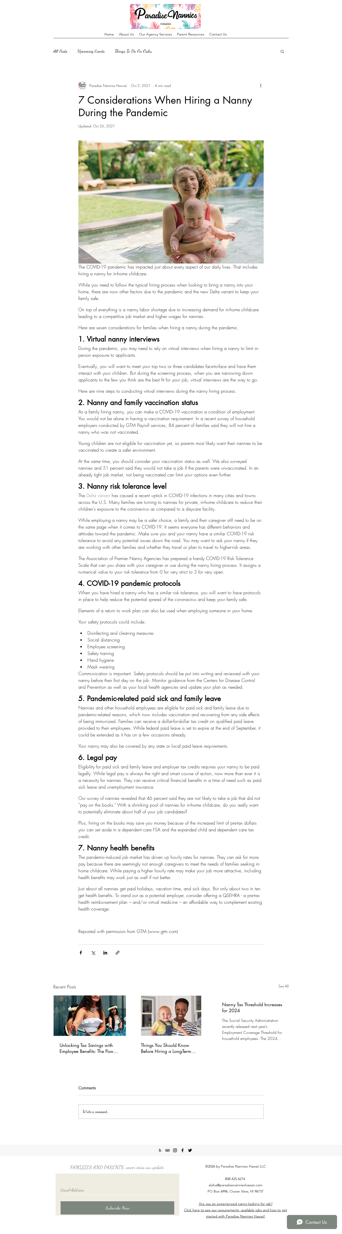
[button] (282, 51)
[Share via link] (117, 952)
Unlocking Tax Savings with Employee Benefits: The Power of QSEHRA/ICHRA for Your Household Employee (88, 1048)
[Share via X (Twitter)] (93, 952)
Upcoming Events (91, 51)
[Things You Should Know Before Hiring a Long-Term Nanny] (171, 1015)
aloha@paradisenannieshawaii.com (235, 1185)
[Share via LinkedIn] (105, 952)
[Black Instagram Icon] (175, 1150)
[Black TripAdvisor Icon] (167, 1150)
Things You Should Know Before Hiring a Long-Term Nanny (166, 1048)
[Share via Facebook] (80, 952)
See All (283, 986)
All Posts (60, 51)
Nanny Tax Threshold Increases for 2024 (252, 1007)
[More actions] (261, 85)
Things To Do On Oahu (133, 51)
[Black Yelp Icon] (159, 1150)
